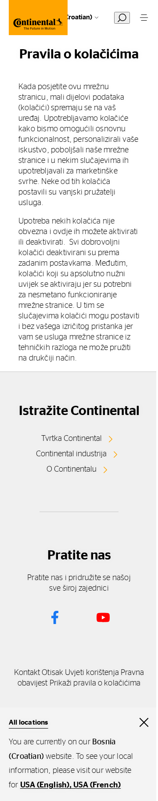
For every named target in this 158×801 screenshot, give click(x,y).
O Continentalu (72, 469)
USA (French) (97, 785)
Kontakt (27, 673)
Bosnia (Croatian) (66, 17)
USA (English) (45, 785)
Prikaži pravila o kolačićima (95, 683)
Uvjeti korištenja (92, 673)
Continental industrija (71, 454)
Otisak (52, 673)
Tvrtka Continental (71, 439)
